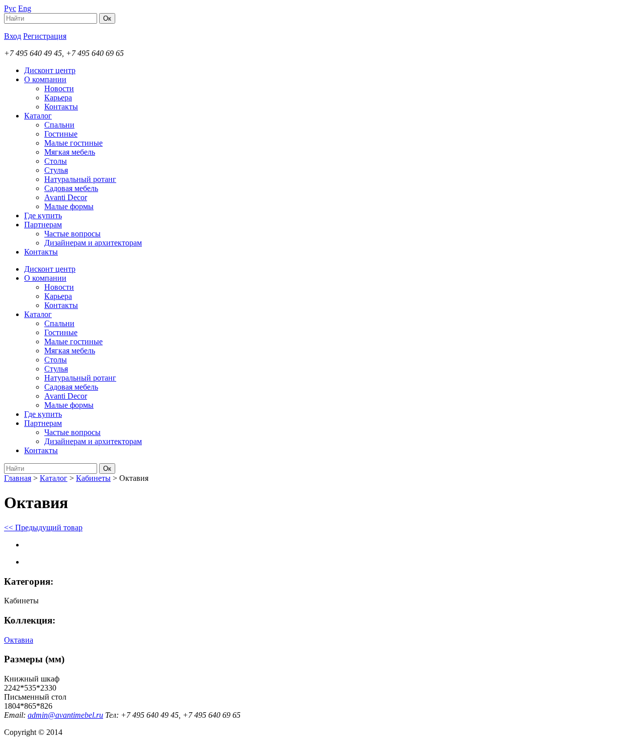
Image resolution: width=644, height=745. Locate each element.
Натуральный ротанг (80, 179)
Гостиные (60, 134)
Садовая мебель (71, 188)
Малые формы (69, 206)
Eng (24, 8)
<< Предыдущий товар (43, 527)
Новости (59, 88)
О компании (45, 79)
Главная (17, 478)
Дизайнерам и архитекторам (93, 242)
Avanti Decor (65, 197)
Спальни (59, 124)
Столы (55, 161)
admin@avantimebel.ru (65, 715)
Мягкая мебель (69, 152)
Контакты (61, 106)
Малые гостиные (73, 143)
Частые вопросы (72, 233)
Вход (12, 36)
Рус (10, 8)
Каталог (38, 115)
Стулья (56, 170)
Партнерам (43, 224)
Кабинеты (93, 478)
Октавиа (18, 640)
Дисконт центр (49, 70)
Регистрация (44, 36)
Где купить (43, 215)
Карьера (58, 97)
